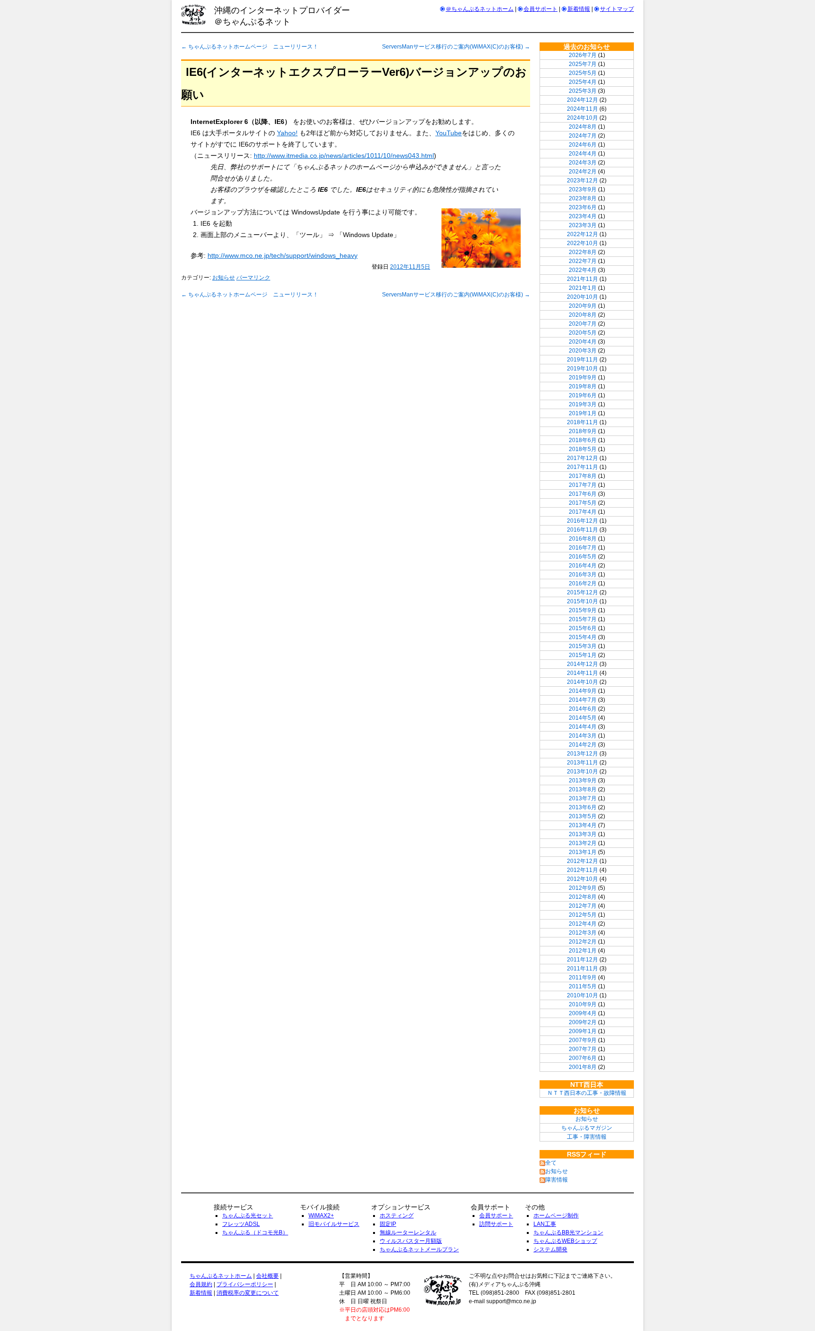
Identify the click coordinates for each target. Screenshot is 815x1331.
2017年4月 (583, 512)
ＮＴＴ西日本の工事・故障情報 (586, 1093)
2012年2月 (583, 941)
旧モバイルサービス (333, 1224)
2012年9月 (583, 888)
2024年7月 (583, 135)
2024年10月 (582, 118)
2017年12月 (582, 458)
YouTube (448, 133)
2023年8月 (583, 198)
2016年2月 (583, 583)
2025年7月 (583, 64)
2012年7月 (583, 906)
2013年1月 (583, 852)
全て (551, 1162)
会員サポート (540, 9)
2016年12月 (582, 521)
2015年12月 (582, 592)
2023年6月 (583, 207)
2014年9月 (583, 691)
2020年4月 (583, 341)
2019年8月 (583, 386)
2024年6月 (583, 144)
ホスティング (397, 1215)
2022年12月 (582, 234)
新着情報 (578, 9)
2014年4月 (583, 726)
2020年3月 (583, 350)
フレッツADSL (241, 1224)
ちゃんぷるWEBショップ (565, 1241)
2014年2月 (583, 744)
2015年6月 (583, 628)
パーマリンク (253, 277)
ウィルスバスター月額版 (411, 1241)
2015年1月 (583, 655)
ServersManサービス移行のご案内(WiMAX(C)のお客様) (456, 46)
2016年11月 (582, 529)
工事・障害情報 (587, 1137)
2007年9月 (583, 1040)
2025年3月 (583, 91)
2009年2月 (583, 1022)
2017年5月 (583, 503)
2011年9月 (583, 977)
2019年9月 (583, 377)
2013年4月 (583, 825)
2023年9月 (583, 189)
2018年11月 (582, 422)
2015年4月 (583, 637)
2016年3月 (583, 574)
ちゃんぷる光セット (247, 1215)
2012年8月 (583, 897)
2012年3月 (583, 932)
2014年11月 (582, 673)
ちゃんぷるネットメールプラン (419, 1249)
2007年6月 (583, 1058)
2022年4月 (583, 270)
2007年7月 (583, 1049)
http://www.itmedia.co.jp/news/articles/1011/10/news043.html (344, 155)
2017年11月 (582, 467)
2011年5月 (583, 986)
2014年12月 (582, 664)
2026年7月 (583, 55)
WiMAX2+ (321, 1215)
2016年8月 (583, 538)
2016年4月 (583, 565)
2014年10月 (582, 682)
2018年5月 (583, 449)
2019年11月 (582, 359)
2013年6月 (583, 807)
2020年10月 (582, 297)
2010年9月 (583, 1004)
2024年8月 (583, 126)
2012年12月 (582, 861)
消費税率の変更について (247, 1293)
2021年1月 (583, 288)
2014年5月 (583, 718)
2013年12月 (582, 753)
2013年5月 (583, 816)
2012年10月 (582, 879)
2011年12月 (582, 959)
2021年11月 (582, 279)
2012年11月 (582, 870)
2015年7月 (583, 619)
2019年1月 (583, 413)
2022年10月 (582, 243)
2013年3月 (583, 834)
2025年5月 (583, 73)
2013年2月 (583, 843)
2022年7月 (583, 261)
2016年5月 (583, 556)
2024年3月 (583, 162)
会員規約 (201, 1284)
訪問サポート (496, 1224)
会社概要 (267, 1276)
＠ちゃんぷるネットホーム (480, 9)
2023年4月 (583, 216)
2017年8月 (583, 476)
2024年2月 (583, 171)
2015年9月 (583, 610)
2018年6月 (583, 440)
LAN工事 (544, 1224)
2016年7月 (583, 547)
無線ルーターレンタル (408, 1232)
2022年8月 (583, 252)
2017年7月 (583, 485)
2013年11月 (582, 762)
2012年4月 (583, 923)
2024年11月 (582, 109)
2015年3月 (583, 646)
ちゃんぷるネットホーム (221, 1276)
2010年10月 (582, 995)
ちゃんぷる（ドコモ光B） (255, 1232)
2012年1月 (583, 950)
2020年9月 (583, 306)
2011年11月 (582, 968)
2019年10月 (582, 368)
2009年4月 (583, 1013)
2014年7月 (583, 700)
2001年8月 (583, 1067)
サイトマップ (617, 9)
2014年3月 (583, 735)
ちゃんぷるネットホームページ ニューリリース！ (249, 46)
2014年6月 (583, 709)
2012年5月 (583, 915)
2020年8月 (583, 315)
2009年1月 (583, 1031)
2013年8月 (583, 789)
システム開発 (550, 1249)
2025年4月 (583, 82)
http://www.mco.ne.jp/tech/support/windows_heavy (283, 255)
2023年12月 (582, 180)
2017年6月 (583, 494)
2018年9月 (583, 431)
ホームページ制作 (556, 1215)
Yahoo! (287, 133)
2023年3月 (583, 225)
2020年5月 (583, 332)
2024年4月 (583, 153)
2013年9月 (583, 780)
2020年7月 (583, 323)
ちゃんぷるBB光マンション (568, 1232)
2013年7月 (583, 798)
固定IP (388, 1224)
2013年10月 (582, 771)
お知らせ (223, 277)
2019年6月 (583, 395)
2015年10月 (582, 601)
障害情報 (556, 1179)
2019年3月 (583, 404)
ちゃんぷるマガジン (586, 1128)
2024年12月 (582, 100)
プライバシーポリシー (244, 1284)
